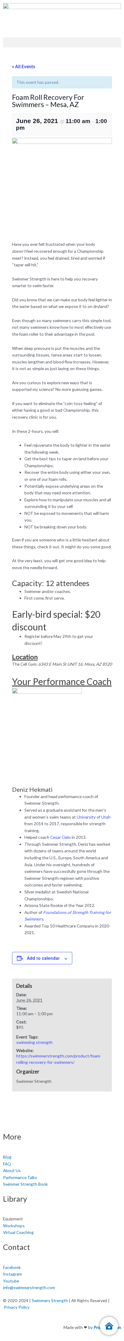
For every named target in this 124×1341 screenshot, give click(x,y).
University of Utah (93, 817)
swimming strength (34, 1042)
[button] (62, 42)
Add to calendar (43, 958)
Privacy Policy (16, 1307)
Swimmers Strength (50, 1300)
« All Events (23, 66)
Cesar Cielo (60, 837)
